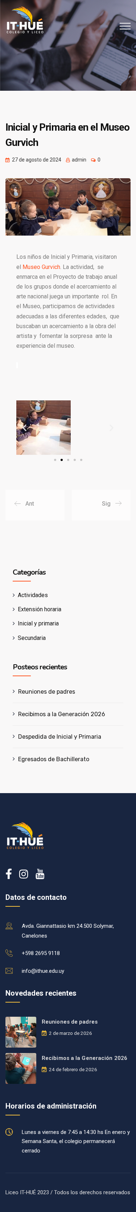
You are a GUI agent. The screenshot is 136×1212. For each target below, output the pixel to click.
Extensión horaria (39, 609)
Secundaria (32, 637)
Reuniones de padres (46, 691)
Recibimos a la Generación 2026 (61, 714)
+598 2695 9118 (41, 953)
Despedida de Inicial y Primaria (59, 736)
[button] (24, 427)
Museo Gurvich (41, 267)
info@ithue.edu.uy (43, 971)
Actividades (33, 595)
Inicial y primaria (38, 623)
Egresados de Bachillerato (53, 759)
